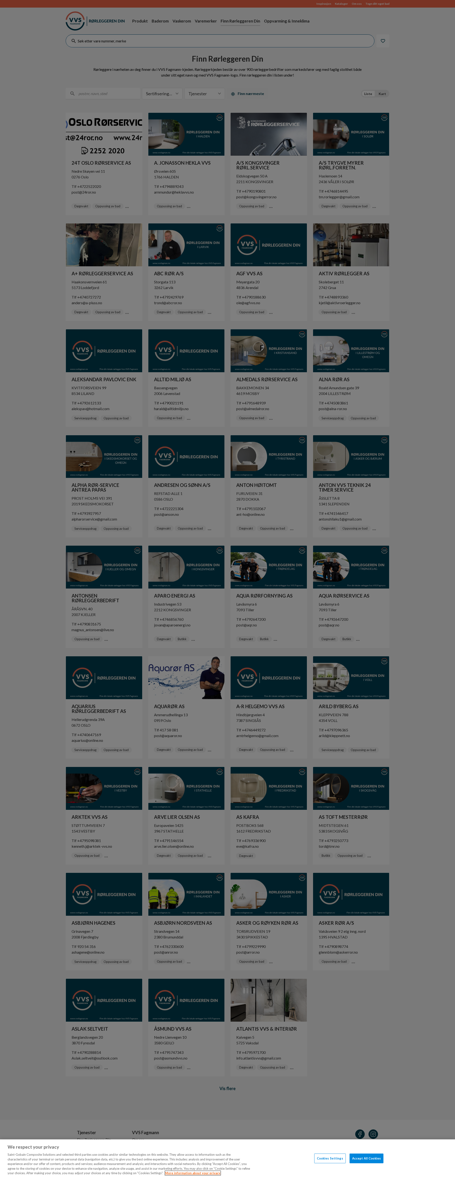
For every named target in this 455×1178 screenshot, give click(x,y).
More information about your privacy (192, 1173)
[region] (227, 1158)
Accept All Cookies (366, 1158)
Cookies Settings (330, 1158)
